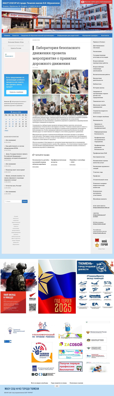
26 (13, 126)
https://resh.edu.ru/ (99, 233)
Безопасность (98, 120)
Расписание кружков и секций (101, 167)
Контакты (105, 35)
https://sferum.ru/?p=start (99, 215)
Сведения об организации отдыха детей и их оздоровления (100, 94)
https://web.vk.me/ (99, 224)
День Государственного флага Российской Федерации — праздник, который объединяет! (15, 156)
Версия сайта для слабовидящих (97, 2)
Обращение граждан (90, 35)
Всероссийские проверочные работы (100, 62)
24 (6, 126)
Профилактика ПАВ (100, 153)
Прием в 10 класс (99, 42)
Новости (15, 35)
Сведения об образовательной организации (37, 35)
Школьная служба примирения (99, 106)
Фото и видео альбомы (101, 116)
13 (16, 122)
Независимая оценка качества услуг (100, 161)
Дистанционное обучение (98, 46)
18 (9, 124)
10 (6, 122)
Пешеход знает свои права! (15, 170)
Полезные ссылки (76, 383)
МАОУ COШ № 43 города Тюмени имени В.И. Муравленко (31, 3)
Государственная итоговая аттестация (100, 56)
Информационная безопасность (100, 133)
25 (9, 126)
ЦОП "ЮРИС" (28, 392)
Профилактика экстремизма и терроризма (99, 139)
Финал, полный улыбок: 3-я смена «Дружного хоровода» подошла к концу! (14, 178)
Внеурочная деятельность (98, 79)
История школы (98, 88)
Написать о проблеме (16, 92)
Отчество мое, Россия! (13, 185)
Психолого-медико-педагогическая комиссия (100, 185)
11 (9, 122)
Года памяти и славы (59, 383)
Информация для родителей (68, 35)
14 (19, 122)
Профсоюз (96, 176)
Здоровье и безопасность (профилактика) (100, 126)
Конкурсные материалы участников (97, 193)
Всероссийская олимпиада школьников (98, 69)
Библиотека (97, 84)
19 (13, 124)
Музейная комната (100, 199)
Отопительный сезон (100, 179)
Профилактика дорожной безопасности (99, 147)
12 (13, 122)
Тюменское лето (99, 101)
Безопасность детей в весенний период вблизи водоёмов (41, 162)
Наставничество (99, 157)
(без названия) (11, 140)
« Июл (6, 130)
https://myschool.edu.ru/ (101, 207)
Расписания (97, 51)
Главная (7, 35)
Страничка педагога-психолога (100, 112)
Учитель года (98, 172)
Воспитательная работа (101, 74)
